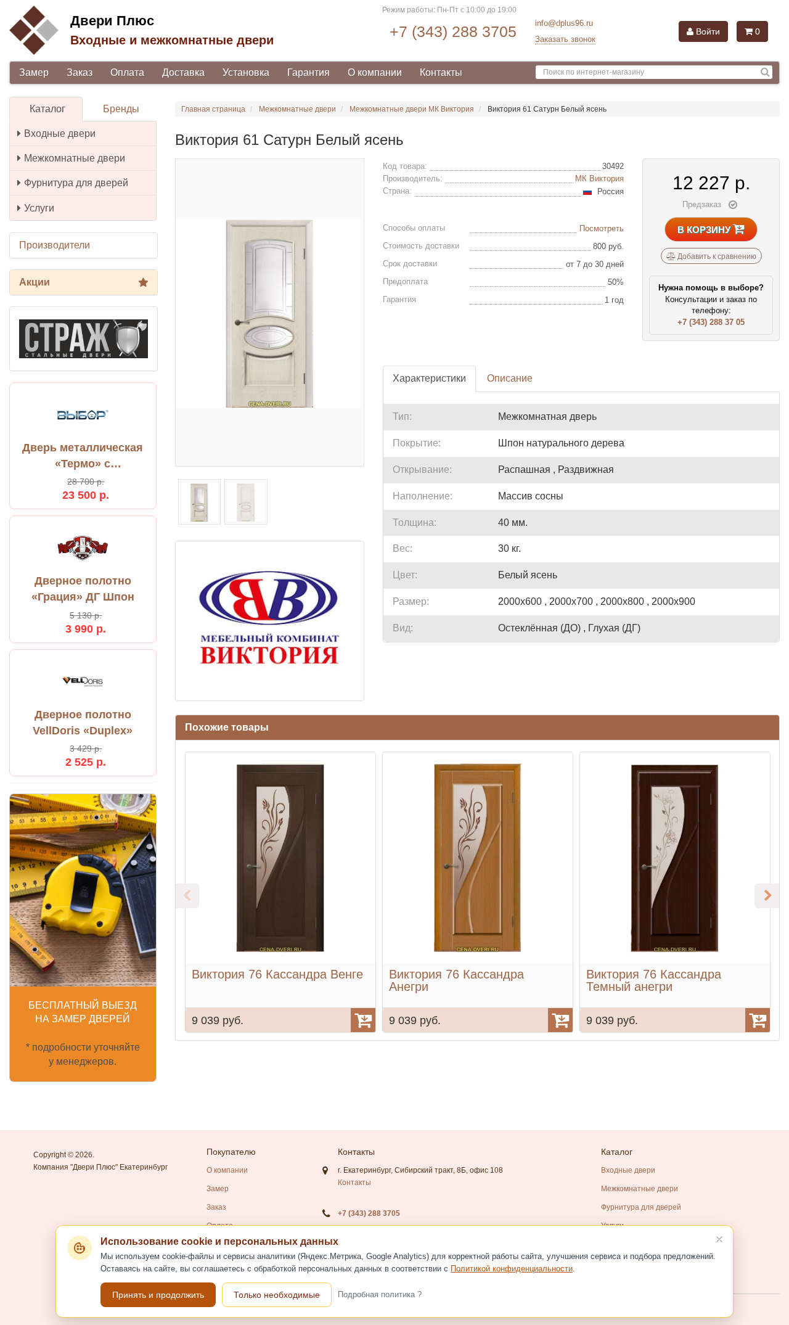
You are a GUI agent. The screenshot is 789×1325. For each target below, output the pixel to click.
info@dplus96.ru (564, 23)
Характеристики (429, 378)
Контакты (441, 72)
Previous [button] (186, 896)
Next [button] (766, 896)
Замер (34, 72)
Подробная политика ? (380, 1294)
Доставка (183, 72)
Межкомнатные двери (74, 158)
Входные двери (60, 133)
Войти (706, 31)
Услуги (39, 208)
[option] (280, 892)
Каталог (47, 109)
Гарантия (308, 72)
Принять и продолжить (158, 1295)
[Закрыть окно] (719, 1239)
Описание (510, 378)
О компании (375, 72)
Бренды (121, 109)
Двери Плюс (112, 20)
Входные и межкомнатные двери (172, 40)
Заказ (79, 72)
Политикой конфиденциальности (512, 1268)
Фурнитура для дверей (76, 183)
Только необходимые (277, 1295)
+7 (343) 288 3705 (453, 31)
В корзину (705, 229)
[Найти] (765, 72)
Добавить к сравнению (716, 256)
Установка (246, 72)
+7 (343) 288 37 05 (711, 322)
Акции (34, 282)
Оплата (127, 72)
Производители (54, 245)
